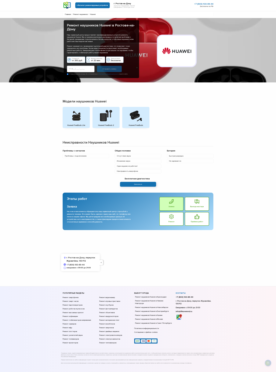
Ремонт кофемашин (70, 316)
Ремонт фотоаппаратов (108, 309)
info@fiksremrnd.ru (184, 311)
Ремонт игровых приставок (109, 301)
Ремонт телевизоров (71, 339)
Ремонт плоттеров (70, 331)
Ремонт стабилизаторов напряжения (77, 320)
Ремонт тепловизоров (107, 343)
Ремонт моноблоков (107, 324)
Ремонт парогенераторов (72, 305)
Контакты (181, 293)
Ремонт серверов (69, 324)
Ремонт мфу (67, 328)
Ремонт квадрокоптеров (108, 316)
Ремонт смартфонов (70, 297)
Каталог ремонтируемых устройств (93, 5)
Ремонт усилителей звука (73, 335)
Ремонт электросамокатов (109, 339)
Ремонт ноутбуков (106, 305)
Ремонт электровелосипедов (110, 335)
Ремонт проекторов (70, 343)
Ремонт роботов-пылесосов (74, 309)
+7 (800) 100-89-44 (203, 4)
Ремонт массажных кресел (73, 312)
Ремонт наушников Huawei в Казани (148, 315)
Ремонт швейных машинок (109, 331)
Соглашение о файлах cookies (146, 332)
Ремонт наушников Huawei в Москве (149, 319)
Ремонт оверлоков (106, 328)
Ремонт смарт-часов (70, 301)
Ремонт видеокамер (107, 297)
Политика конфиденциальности (146, 328)
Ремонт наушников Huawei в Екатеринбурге (152, 311)
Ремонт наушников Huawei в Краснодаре (150, 297)
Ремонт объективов (107, 312)
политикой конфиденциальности (108, 74)
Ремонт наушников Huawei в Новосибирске (151, 307)
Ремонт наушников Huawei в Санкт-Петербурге (153, 323)
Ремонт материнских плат (109, 320)
